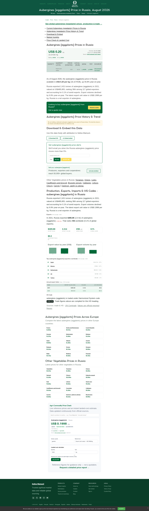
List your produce (93, 170)
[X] (36, 497)
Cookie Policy (107, 491)
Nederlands (84, 504)
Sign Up (96, 3)
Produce (61, 3)
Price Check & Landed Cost (58, 40)
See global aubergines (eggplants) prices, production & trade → (73, 24)
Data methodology (93, 486)
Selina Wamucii (38, 484)
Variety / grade (54, 438)
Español (63, 504)
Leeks (93, 180)
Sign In (90, 3)
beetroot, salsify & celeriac (73, 186)
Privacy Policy (107, 486)
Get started (91, 489)
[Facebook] (40, 497)
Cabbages (87, 183)
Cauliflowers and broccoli (57, 183)
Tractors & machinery (63, 494)
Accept (121, 508)
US (51, 274)
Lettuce (95, 183)
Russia (83, 13)
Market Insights (53, 37)
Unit (76, 449)
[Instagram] (43, 497)
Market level (77, 438)
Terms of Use (107, 489)
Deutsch (51, 504)
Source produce (62, 491)
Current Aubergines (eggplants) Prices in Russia (66, 28)
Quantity (53, 449)
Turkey (52, 278)
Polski (90, 504)
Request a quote (94, 107)
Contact (83, 3)
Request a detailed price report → (74, 467)
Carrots (57, 186)
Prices (78, 13)
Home (53, 13)
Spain (52, 262)
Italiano (68, 504)
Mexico (53, 266)
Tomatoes (79, 180)
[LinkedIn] (33, 497)
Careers (75, 489)
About (68, 3)
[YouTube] (47, 497)
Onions (87, 180)
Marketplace (51, 3)
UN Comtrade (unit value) (93, 54)
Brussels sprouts (75, 183)
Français (46, 504)
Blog (74, 494)
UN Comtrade (70, 306)
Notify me (66, 159)
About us (75, 486)
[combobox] (74, 415)
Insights (42, 3)
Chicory (50, 186)
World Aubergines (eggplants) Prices (66, 13)
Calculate (55, 459)
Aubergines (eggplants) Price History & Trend (65, 31)
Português (57, 504)
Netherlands (54, 270)
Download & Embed (55, 34)
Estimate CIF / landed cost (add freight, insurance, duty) (64, 456)
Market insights (62, 486)
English (103, 3)
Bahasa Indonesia (75, 504)
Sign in (90, 491)
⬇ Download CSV (53, 138)
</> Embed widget (67, 138)
